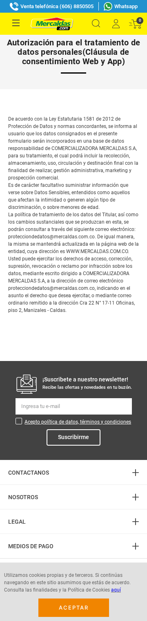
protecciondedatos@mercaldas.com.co (51, 237)
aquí (116, 590)
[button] (96, 23)
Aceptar (74, 607)
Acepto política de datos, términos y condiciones (77, 422)
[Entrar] (115, 24)
